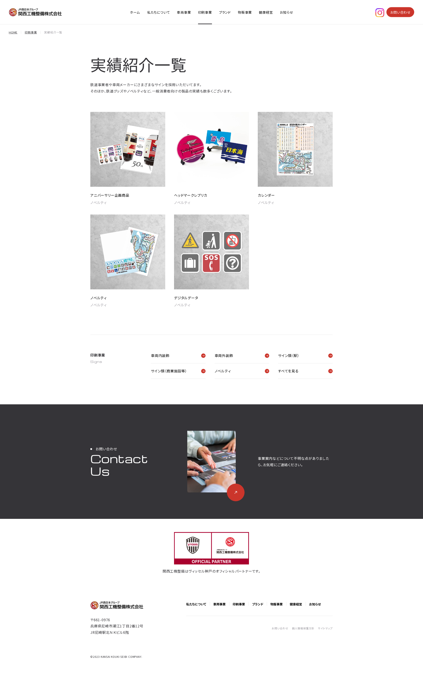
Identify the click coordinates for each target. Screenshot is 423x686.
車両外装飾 (224, 355)
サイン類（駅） (288, 355)
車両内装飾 (160, 355)
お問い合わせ (400, 12)
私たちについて (158, 12)
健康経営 (266, 12)
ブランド (225, 12)
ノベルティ (223, 371)
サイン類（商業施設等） (169, 371)
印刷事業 (205, 12)
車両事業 (184, 12)
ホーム (135, 12)
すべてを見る (288, 371)
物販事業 (245, 12)
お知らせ (286, 12)
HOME (13, 32)
